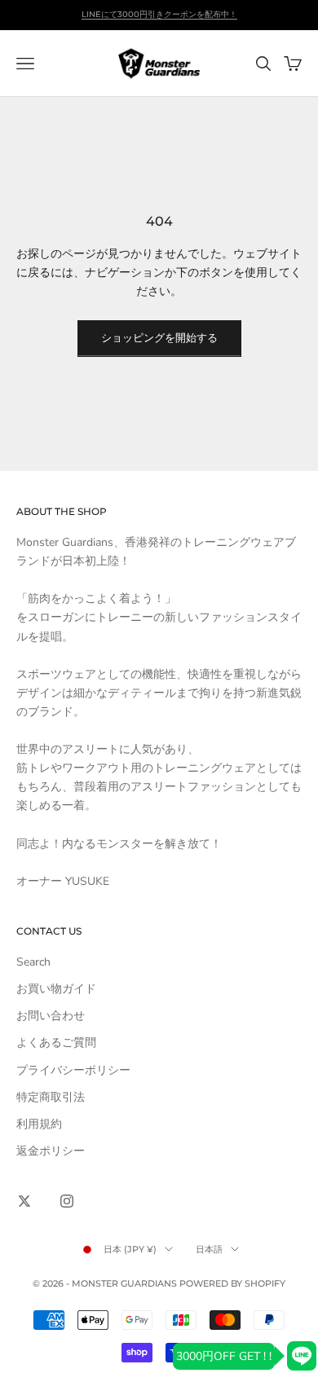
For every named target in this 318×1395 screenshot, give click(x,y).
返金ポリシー (50, 1151)
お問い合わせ (50, 1015)
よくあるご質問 (56, 1042)
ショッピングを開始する (159, 338)
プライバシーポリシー (73, 1070)
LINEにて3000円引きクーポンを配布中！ (159, 14)
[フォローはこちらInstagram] (67, 1201)
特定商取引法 (50, 1097)
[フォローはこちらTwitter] (24, 1201)
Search (33, 962)
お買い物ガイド (56, 989)
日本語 (209, 1249)
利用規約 (39, 1124)
